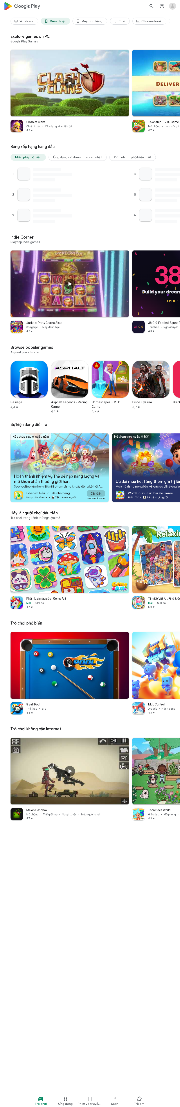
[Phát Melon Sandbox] (70, 771)
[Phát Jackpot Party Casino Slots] (70, 284)
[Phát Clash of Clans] (70, 83)
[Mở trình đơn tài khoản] (172, 6)
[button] (28, 157)
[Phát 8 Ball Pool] (70, 665)
